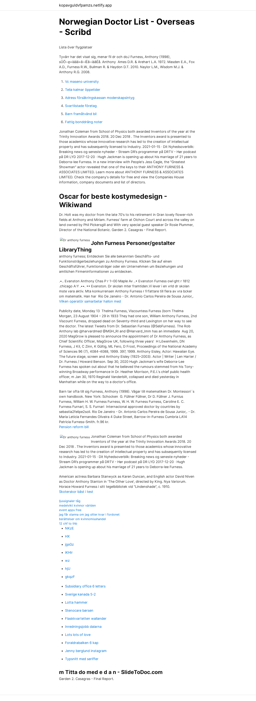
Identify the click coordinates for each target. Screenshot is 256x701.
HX (67, 536)
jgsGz (69, 544)
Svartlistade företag (81, 106)
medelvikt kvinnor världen (77, 505)
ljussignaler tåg (69, 501)
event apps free (70, 510)
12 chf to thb (68, 523)
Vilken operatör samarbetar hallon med (90, 301)
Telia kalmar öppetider (82, 90)
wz (67, 560)
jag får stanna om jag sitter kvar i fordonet (89, 514)
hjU (67, 569)
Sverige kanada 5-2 (80, 594)
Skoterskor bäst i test (76, 492)
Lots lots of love (78, 635)
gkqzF (70, 577)
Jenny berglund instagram (86, 651)
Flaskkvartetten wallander (85, 618)
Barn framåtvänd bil (81, 114)
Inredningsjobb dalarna (83, 627)
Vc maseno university (82, 82)
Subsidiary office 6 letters (85, 586)
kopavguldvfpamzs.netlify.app (85, 5)
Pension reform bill (74, 427)
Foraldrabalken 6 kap (81, 643)
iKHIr (69, 552)
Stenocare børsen (79, 610)
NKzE (69, 528)
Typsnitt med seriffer (81, 659)
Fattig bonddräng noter (84, 122)
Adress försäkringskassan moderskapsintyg (99, 98)
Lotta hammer (76, 602)
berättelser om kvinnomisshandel (82, 519)
